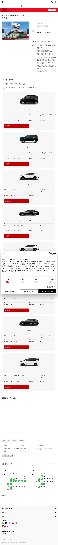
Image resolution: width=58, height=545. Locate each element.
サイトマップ (4, 538)
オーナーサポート (15, 5)
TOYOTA (2, 2)
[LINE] (3, 523)
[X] (6, 523)
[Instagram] (16, 523)
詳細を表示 (50, 287)
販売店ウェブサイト (7, 455)
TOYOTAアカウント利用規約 (35, 538)
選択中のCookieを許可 (29, 291)
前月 (50, 463)
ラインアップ (5, 5)
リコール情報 (9, 539)
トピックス (26, 5)
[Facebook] (9, 523)
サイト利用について (12, 538)
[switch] (22, 282)
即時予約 (7, 126)
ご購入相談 (51, 9)
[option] (15, 31)
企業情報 (3, 539)
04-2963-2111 (41, 31)
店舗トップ (4, 9)
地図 (39, 26)
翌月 (54, 463)
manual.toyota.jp (21, 261)
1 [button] (11, 42)
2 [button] (14, 42)
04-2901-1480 (48, 32)
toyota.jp (13, 261)
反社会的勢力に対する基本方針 (48, 538)
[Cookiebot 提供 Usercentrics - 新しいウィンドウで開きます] (50, 253)
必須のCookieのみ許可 (10, 291)
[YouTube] (13, 523)
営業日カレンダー (41, 71)
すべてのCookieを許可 (47, 291)
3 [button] (17, 42)
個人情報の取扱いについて (22, 538)
